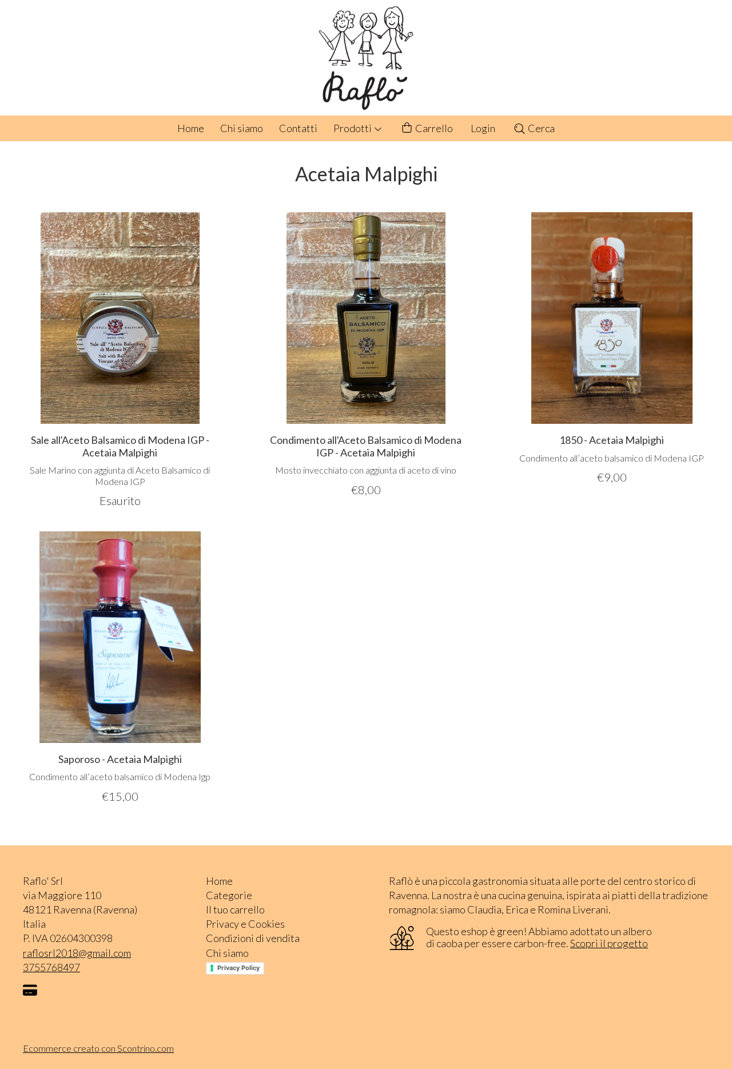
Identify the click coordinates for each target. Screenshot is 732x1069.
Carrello (433, 128)
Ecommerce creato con (98, 1048)
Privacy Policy (238, 968)
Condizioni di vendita (253, 938)
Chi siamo (241, 128)
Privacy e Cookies (245, 923)
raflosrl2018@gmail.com (77, 953)
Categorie (229, 895)
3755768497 (51, 967)
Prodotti (353, 128)
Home (190, 128)
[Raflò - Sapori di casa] (366, 58)
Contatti (298, 128)
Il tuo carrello (235, 909)
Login (483, 128)
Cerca (540, 128)
